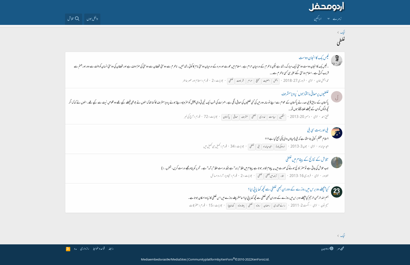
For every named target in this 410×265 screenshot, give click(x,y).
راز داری (84, 249)
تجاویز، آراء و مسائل (220, 176)
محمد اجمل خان (322, 81)
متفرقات (193, 206)
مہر (338, 249)
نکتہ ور (325, 176)
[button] (328, 19)
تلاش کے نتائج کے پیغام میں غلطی (307, 160)
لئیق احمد (325, 117)
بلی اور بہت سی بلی (318, 131)
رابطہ (111, 249)
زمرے (337, 19)
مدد (75, 249)
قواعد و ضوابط (99, 249)
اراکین (317, 19)
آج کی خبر (189, 117)
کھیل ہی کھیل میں (211, 147)
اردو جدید (325, 249)
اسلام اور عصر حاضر (191, 81)
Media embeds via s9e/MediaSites (163, 259)
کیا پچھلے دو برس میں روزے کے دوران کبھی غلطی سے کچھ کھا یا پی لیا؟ (288, 190)
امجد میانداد (324, 147)
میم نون (325, 206)
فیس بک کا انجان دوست (314, 58)
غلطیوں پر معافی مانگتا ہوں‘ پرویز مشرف (305, 94)
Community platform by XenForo (228, 259)
